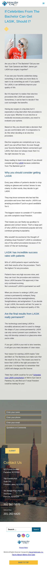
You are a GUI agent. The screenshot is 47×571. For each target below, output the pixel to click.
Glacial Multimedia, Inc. (36, 552)
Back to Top (23, 562)
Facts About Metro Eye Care (23, 555)
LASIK (20, 163)
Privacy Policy (23, 547)
